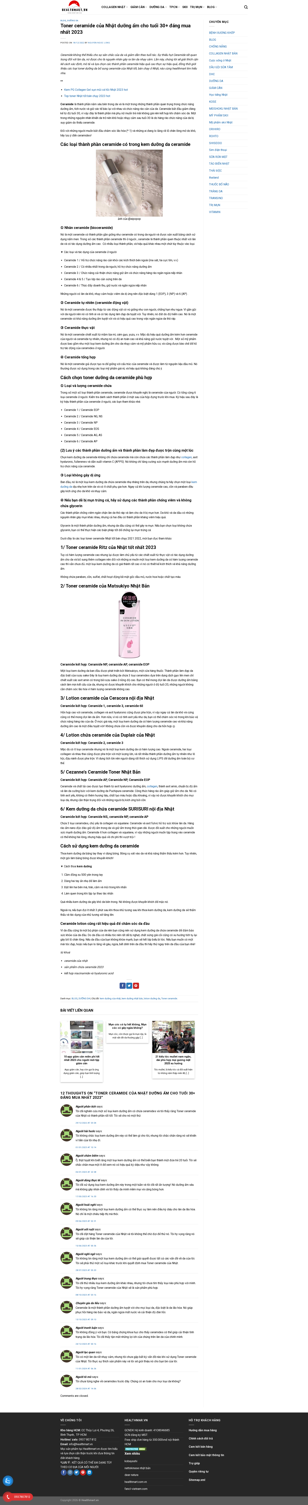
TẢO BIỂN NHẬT (219, 163)
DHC (212, 74)
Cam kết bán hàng (201, 1446)
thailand (214, 177)
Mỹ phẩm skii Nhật (220, 122)
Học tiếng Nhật (218, 94)
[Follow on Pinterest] (83, 1472)
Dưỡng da (157, 7)
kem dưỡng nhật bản (132, 998)
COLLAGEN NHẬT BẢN (223, 53)
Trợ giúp (194, 1463)
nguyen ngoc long (99, 43)
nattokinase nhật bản (137, 1468)
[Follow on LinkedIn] (89, 1472)
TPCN (173, 7)
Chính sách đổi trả (201, 1438)
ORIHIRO (214, 129)
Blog (211, 7)
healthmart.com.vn (136, 1482)
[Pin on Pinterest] (136, 986)
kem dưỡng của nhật (110, 998)
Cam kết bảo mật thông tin (206, 1455)
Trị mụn (196, 7)
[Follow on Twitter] (76, 1472)
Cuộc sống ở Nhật (220, 60)
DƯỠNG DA (72, 20)
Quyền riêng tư (199, 1471)
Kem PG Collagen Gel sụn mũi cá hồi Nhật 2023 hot (96, 89)
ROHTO (213, 136)
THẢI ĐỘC (215, 170)
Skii (185, 7)
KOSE (212, 101)
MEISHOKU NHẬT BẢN (223, 108)
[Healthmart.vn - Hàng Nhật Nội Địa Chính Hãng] (78, 7)
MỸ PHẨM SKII (218, 115)
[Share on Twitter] (129, 986)
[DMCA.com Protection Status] (136, 1449)
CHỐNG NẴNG (218, 46)
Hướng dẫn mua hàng (203, 1430)
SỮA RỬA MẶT (218, 157)
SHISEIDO (215, 143)
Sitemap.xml (197, 1480)
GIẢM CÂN (215, 88)
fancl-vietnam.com (136, 1489)
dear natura (131, 1475)
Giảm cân (137, 7)
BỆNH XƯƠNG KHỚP (222, 32)
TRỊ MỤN (214, 205)
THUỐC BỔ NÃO (219, 184)
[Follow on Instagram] (70, 1472)
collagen (186, 457)
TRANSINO (216, 198)
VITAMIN (214, 212)
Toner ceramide (169, 998)
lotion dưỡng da (152, 998)
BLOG (63, 20)
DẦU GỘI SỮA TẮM (221, 67)
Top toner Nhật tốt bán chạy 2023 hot (87, 96)
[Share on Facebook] (123, 986)
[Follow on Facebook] (64, 1472)
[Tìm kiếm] (246, 7)
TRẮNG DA (215, 191)
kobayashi (131, 1461)
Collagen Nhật (113, 7)
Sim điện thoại (218, 150)
